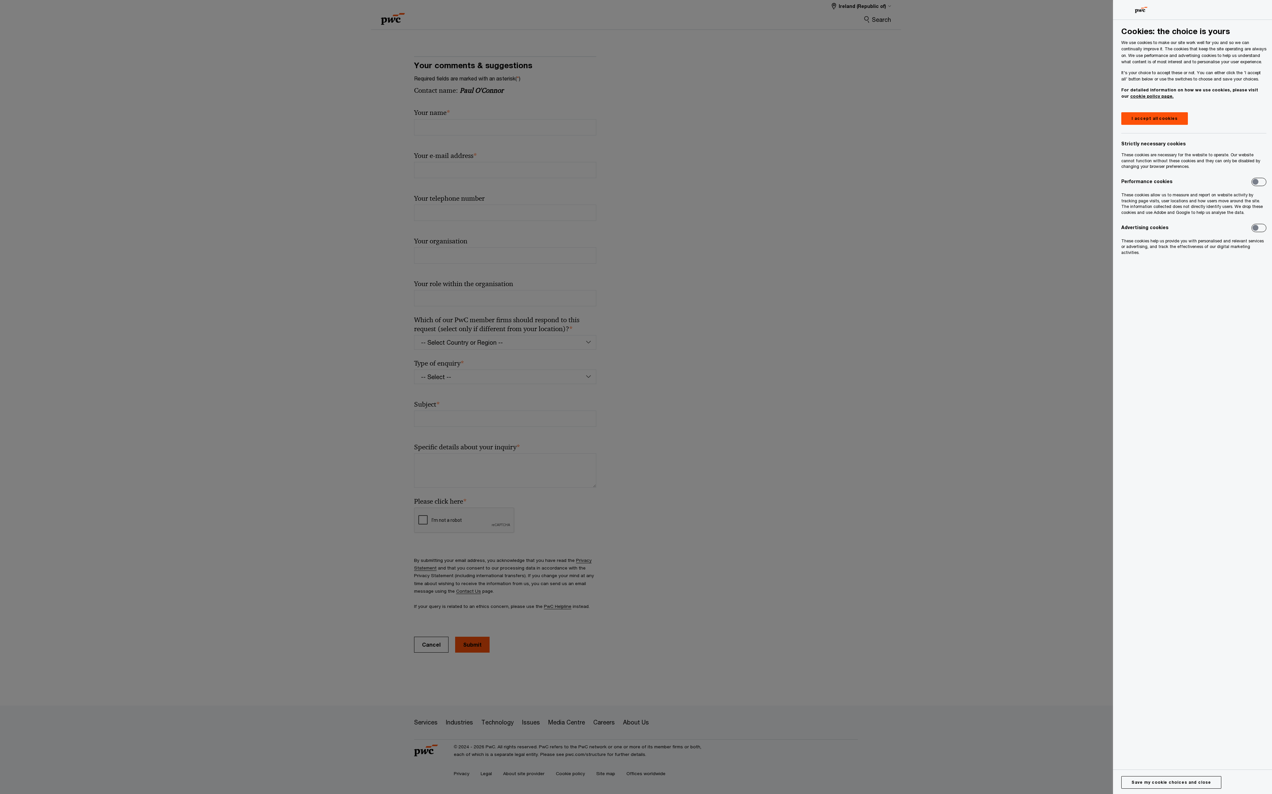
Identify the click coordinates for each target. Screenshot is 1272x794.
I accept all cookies (1155, 118)
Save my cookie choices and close (1171, 782)
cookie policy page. (1152, 96)
